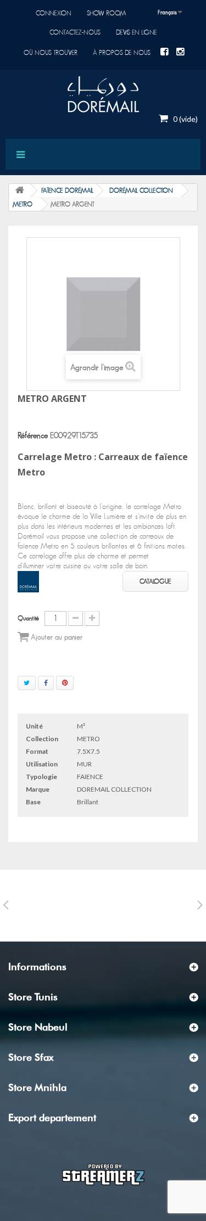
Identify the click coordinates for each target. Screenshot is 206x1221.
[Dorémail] (103, 94)
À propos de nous (122, 52)
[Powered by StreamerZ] (103, 1173)
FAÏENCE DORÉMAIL (67, 190)
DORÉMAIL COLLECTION (141, 190)
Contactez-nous (75, 32)
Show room (106, 13)
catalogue (155, 581)
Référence (33, 436)
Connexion (53, 13)
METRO (22, 204)
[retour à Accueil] (19, 191)
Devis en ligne (136, 32)
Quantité (28, 618)
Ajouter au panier (55, 637)
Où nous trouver (50, 52)
